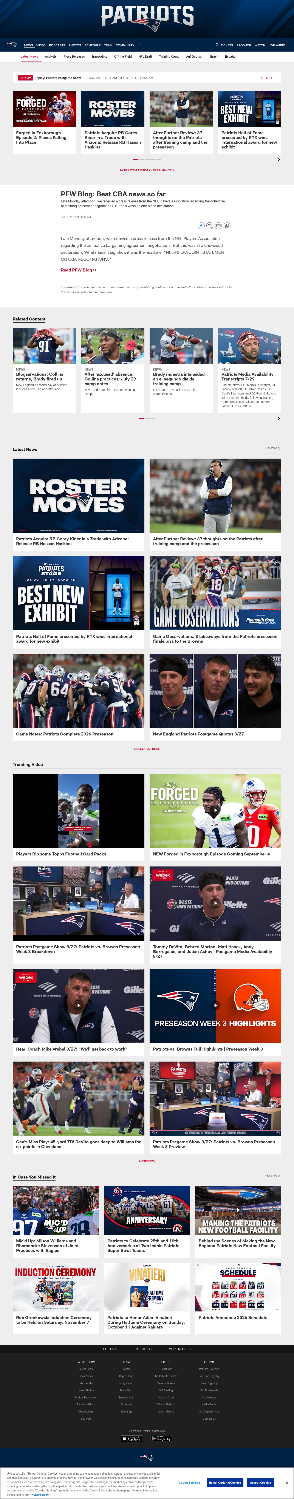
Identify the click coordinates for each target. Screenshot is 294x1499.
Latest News (86, 1368)
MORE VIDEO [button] (147, 1161)
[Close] (287, 1483)
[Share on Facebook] (201, 228)
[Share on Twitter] (209, 228)
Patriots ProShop (209, 1368)
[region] (147, 1483)
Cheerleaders (85, 1411)
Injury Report (126, 1383)
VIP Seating (166, 1390)
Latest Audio (86, 1383)
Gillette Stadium (166, 1404)
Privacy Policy (39, 1494)
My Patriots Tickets (166, 1376)
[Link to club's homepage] (12, 44)
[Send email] (218, 228)
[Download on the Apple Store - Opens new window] (131, 1439)
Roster (126, 1368)
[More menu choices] (139, 45)
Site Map (86, 1418)
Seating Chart (166, 1397)
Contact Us (209, 1418)
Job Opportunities (209, 1411)
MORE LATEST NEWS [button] (147, 748)
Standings (126, 1411)
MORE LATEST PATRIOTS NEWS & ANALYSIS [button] (147, 170)
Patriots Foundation (85, 1397)
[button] (135, 159)
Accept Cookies (260, 1482)
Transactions (126, 1397)
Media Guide (209, 1404)
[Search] (217, 45)
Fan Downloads (209, 1390)
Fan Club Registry (209, 1376)
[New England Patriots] (147, 1458)
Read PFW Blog (76, 269)
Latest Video (86, 1376)
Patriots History (86, 1404)
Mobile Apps (209, 1397)
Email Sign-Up (209, 1383)
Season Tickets (166, 1383)
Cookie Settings (189, 1482)
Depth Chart (126, 1376)
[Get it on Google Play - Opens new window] (161, 1440)
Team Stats (126, 1390)
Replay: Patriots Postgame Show (57, 78)
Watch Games (166, 1411)
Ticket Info (166, 1368)
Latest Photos (86, 1390)
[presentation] (279, 160)
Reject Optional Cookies (225, 1482)
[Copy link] (227, 226)
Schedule (126, 1404)
